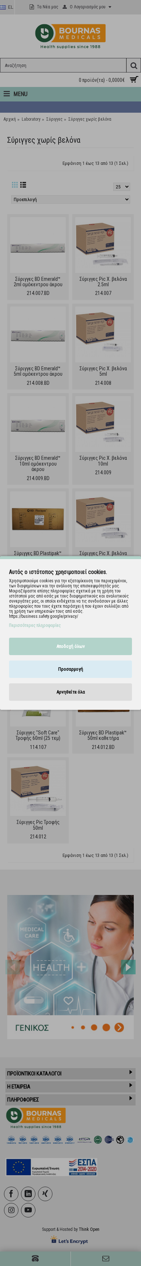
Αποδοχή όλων (70, 646)
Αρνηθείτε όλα (70, 692)
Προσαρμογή (70, 669)
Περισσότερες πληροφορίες (35, 625)
